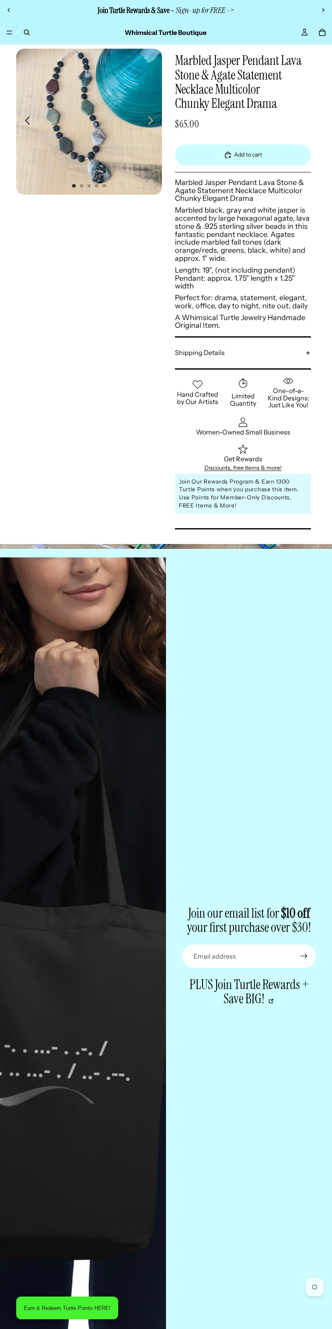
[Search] (27, 32)
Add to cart (248, 154)
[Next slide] (323, 10)
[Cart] (322, 32)
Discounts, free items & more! (243, 467)
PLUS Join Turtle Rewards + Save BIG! (249, 992)
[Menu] (9, 32)
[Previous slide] (9, 10)
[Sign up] (304, 956)
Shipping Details (200, 352)
